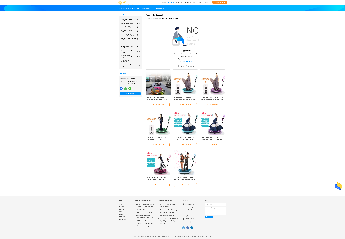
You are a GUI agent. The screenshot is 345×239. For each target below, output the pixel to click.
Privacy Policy (122, 219)
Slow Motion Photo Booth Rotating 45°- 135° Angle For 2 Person (157, 99)
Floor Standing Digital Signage (130, 46)
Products (121, 206)
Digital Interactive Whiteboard (130, 60)
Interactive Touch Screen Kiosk (130, 38)
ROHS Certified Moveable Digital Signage (167, 205)
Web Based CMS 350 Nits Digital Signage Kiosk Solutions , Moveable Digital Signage (169, 212)
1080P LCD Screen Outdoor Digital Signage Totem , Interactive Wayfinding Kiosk (144, 215)
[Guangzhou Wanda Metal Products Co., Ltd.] (126, 3)
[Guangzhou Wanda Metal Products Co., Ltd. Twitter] (183, 227)
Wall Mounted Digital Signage (130, 51)
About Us (121, 209)
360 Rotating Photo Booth (130, 31)
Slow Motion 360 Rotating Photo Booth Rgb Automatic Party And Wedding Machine (212, 139)
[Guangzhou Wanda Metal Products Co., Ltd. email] (121, 88)
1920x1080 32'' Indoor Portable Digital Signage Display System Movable (169, 221)
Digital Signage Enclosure (130, 43)
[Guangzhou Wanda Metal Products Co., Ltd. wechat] (129, 88)
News (120, 211)
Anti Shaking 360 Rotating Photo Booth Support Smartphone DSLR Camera (212, 99)
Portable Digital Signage (130, 35)
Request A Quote (220, 2)
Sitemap (121, 214)
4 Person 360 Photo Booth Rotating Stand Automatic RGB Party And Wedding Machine (184, 99)
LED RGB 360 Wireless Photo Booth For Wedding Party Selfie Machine (184, 179)
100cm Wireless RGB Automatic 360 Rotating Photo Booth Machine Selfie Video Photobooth (158, 139)
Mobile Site (122, 216)
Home (120, 204)
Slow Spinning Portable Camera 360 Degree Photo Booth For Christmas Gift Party (157, 179)
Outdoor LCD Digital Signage (130, 19)
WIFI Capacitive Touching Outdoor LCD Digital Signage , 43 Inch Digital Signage (144, 223)
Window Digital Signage (130, 23)
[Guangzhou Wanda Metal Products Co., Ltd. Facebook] (187, 227)
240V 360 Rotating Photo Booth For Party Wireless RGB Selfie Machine (184, 139)
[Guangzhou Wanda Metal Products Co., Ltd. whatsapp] (125, 88)
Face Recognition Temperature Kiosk (130, 56)
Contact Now (130, 93)
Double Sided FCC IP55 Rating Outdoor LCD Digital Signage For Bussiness (145, 206)
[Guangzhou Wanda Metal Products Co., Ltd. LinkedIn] (191, 227)
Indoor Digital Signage (130, 27)
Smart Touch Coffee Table (130, 65)
